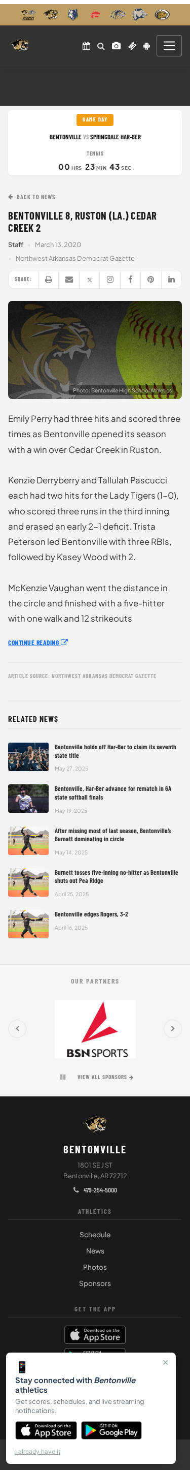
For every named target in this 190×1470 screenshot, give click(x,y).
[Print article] (49, 279)
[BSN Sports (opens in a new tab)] (95, 1028)
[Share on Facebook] (131, 279)
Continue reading (34, 642)
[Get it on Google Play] (111, 1430)
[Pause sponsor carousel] (62, 1077)
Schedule (95, 1234)
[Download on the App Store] (46, 1430)
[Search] (101, 46)
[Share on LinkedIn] (171, 279)
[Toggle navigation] (169, 45)
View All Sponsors (102, 1077)
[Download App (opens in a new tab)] (147, 46)
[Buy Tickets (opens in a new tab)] (132, 46)
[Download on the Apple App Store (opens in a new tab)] (95, 1335)
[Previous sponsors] (17, 1029)
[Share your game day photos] (116, 46)
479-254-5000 (99, 1189)
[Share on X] (90, 279)
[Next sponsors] (173, 1029)
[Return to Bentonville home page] (19, 45)
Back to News (36, 196)
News (95, 1250)
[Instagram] (110, 279)
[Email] (69, 279)
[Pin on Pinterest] (151, 279)
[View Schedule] (86, 46)
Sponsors (95, 1283)
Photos (95, 1267)
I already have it (37, 1451)
